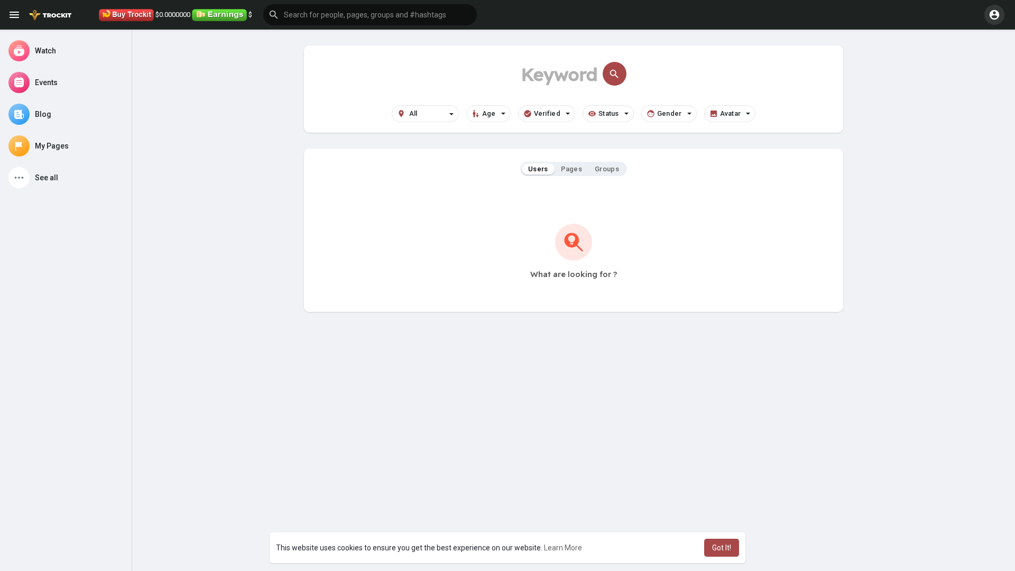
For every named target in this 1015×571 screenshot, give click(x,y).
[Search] (614, 74)
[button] (370, 14)
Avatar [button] (730, 113)
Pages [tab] (572, 169)
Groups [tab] (607, 169)
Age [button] (489, 113)
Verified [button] (547, 113)
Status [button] (608, 113)
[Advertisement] (573, 402)
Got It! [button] (721, 548)
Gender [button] (669, 113)
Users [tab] (538, 169)
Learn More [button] (563, 548)
